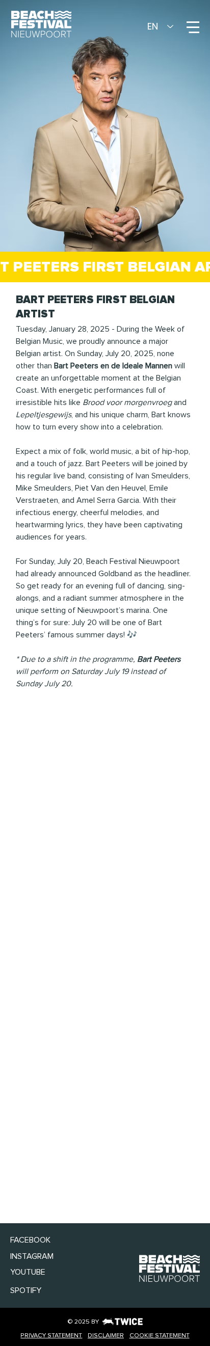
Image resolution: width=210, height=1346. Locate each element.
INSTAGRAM (32, 1256)
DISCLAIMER (106, 1335)
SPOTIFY (25, 1290)
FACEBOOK (30, 1240)
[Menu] (193, 27)
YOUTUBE (27, 1272)
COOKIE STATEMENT (159, 1335)
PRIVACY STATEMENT (51, 1335)
